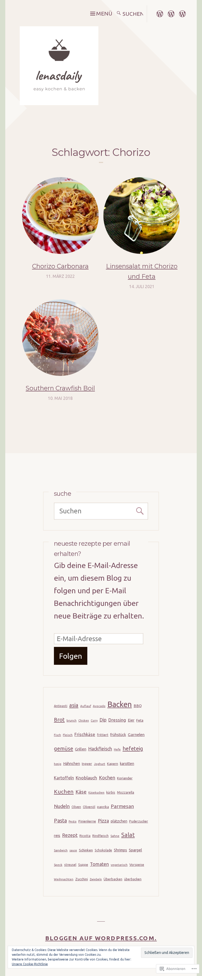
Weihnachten (63, 879)
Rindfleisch (100, 835)
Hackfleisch (100, 748)
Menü (104, 14)
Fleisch (68, 735)
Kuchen (64, 791)
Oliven (76, 807)
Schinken (86, 850)
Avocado (99, 706)
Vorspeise (136, 864)
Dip (103, 719)
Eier (131, 720)
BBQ (138, 706)
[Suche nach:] (133, 13)
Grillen (80, 749)
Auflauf (85, 706)
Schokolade (103, 850)
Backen (119, 704)
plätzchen (119, 821)
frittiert (102, 735)
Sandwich (61, 850)
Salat (128, 835)
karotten (127, 764)
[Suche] (118, 13)
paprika (103, 807)
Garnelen (136, 734)
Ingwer (87, 763)
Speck (58, 864)
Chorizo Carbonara (60, 266)
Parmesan (122, 806)
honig (57, 763)
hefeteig (133, 748)
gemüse (63, 748)
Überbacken (113, 879)
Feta (139, 720)
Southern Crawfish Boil (60, 388)
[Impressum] (160, 13)
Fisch (57, 735)
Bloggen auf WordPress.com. (101, 938)
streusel (70, 864)
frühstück (118, 735)
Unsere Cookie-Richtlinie (30, 964)
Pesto (73, 821)
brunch (72, 720)
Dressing (117, 719)
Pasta (60, 821)
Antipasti (60, 706)
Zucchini (81, 879)
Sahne (114, 835)
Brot (59, 720)
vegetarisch (119, 864)
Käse (81, 792)
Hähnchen (71, 764)
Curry (94, 720)
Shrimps (120, 850)
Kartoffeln (64, 777)
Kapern (112, 763)
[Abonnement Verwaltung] (182, 13)
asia (73, 705)
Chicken (83, 720)
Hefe (117, 749)
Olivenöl (89, 807)
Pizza (103, 820)
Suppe (83, 864)
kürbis (110, 792)
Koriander (125, 778)
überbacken (133, 879)
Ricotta (84, 835)
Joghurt (99, 763)
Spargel (135, 850)
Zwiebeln (96, 879)
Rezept (70, 835)
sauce (73, 850)
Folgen (70, 656)
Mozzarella (125, 792)
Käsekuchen (96, 792)
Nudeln (62, 806)
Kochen (107, 777)
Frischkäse (84, 734)
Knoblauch (86, 777)
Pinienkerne (87, 821)
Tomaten (99, 864)
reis (57, 835)
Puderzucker (138, 821)
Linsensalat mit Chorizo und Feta (142, 271)
